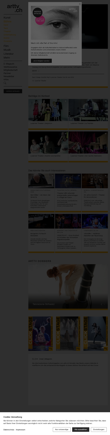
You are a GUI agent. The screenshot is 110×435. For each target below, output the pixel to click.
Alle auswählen (80, 429)
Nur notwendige (61, 429)
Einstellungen (98, 429)
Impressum (20, 429)
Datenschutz (8, 429)
